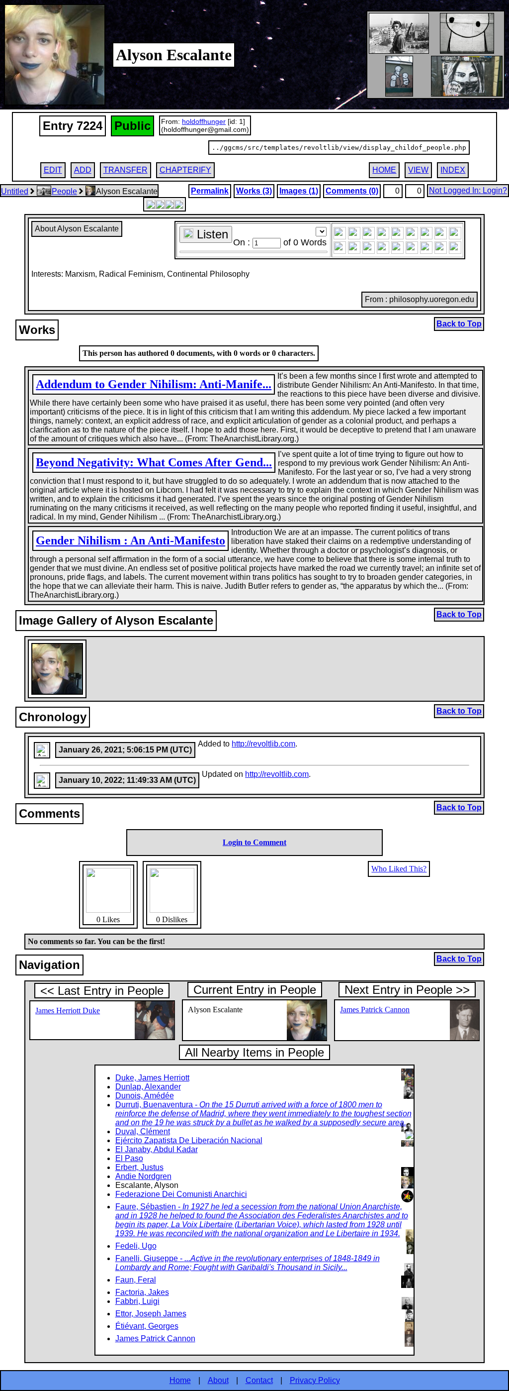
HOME (384, 170)
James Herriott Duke (67, 1010)
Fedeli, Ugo (136, 1246)
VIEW (418, 170)
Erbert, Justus (139, 1167)
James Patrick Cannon (375, 1009)
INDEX (452, 170)
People (64, 191)
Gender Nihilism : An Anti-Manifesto (130, 540)
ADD (82, 170)
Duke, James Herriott (152, 1077)
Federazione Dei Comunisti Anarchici (181, 1194)
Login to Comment (254, 842)
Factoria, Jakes (142, 1292)
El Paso (129, 1158)
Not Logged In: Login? (468, 190)
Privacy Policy (315, 1380)
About (218, 1380)
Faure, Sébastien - (261, 1220)
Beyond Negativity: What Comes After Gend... (154, 462)
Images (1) (298, 191)
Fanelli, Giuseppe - (247, 1263)
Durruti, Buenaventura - (263, 1113)
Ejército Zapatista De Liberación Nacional (188, 1140)
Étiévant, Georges (146, 1326)
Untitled (14, 191)
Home (180, 1380)
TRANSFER (125, 170)
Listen (210, 234)
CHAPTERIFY (185, 170)
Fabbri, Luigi (137, 1301)
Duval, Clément (142, 1131)
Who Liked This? (398, 868)
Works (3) (254, 191)
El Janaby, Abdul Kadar (156, 1149)
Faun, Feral (135, 1280)
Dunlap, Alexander (148, 1086)
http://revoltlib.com (263, 744)
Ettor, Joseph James (150, 1313)
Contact (259, 1380)
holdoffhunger (204, 121)
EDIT (53, 170)
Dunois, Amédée (144, 1095)
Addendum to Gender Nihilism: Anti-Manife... (153, 384)
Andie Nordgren (143, 1176)
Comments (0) (352, 191)
